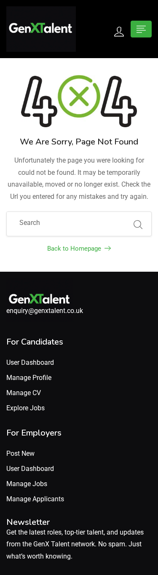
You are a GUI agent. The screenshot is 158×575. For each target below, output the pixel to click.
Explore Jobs (25, 408)
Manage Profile (28, 378)
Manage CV (23, 393)
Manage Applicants (35, 499)
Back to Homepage (74, 248)
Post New (20, 453)
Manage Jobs (26, 484)
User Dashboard (30, 362)
